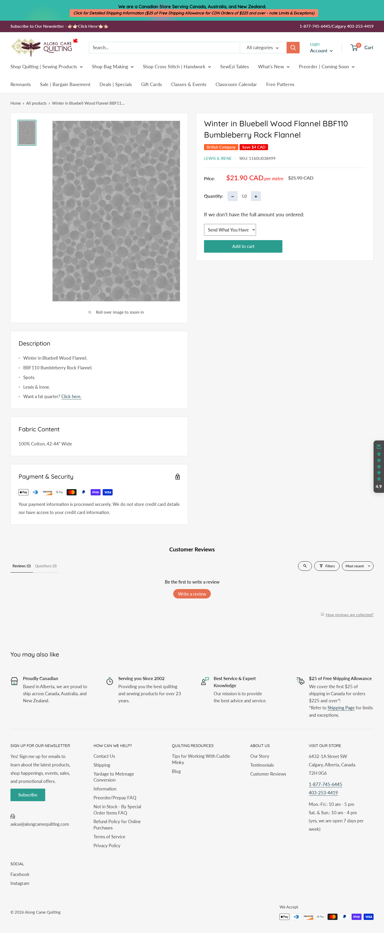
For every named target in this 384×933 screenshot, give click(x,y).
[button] (379, 466)
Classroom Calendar (236, 84)
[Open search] (305, 566)
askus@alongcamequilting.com (39, 824)
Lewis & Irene (218, 158)
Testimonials (262, 765)
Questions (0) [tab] (46, 566)
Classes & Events (188, 84)
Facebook (20, 874)
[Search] (293, 47)
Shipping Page (341, 707)
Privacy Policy (107, 845)
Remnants (20, 84)
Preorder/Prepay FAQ (115, 797)
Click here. (71, 396)
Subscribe (27, 795)
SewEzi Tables (234, 66)
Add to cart (243, 246)
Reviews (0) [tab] (22, 566)
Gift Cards (151, 84)
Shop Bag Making (110, 66)
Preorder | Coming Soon (324, 66)
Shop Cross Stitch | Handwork (174, 66)
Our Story (259, 756)
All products (36, 103)
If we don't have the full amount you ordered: (254, 214)
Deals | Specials (116, 84)
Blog (176, 771)
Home (15, 103)
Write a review (192, 594)
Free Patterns (280, 84)
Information (105, 788)
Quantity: (213, 196)
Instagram (19, 883)
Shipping (102, 765)
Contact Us (104, 756)
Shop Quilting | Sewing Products (43, 66)
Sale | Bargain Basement (65, 84)
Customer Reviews (268, 774)
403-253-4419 (323, 792)
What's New (271, 66)
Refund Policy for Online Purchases (117, 824)
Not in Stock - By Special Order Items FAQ (117, 810)
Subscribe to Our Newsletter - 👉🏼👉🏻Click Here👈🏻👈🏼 (59, 26)
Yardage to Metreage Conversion (114, 777)
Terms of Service (109, 836)
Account (319, 50)
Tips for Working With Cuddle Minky (201, 759)
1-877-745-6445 (325, 784)
